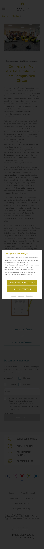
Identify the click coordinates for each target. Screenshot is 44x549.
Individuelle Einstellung (22, 283)
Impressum (21, 296)
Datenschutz (29, 296)
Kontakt (14, 296)
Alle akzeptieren (22, 289)
